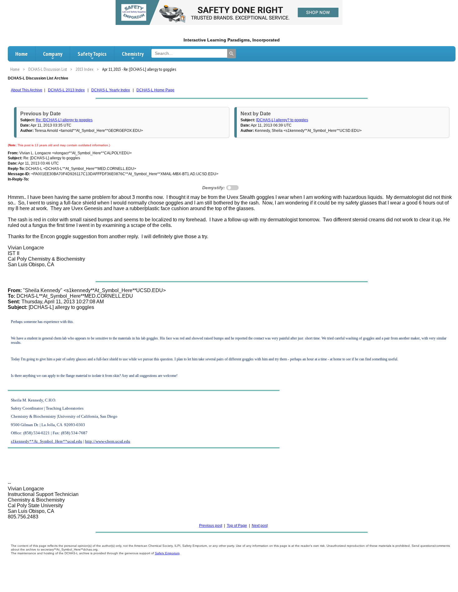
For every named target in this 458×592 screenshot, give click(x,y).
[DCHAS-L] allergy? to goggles (282, 120)
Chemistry (133, 53)
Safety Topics (92, 53)
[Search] (231, 53)
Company (52, 53)
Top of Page (237, 525)
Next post (260, 525)
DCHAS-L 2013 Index (66, 90)
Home (21, 53)
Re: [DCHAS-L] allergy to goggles (64, 120)
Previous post (210, 525)
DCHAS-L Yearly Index (110, 90)
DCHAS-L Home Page (155, 90)
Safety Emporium (167, 553)
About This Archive (26, 90)
